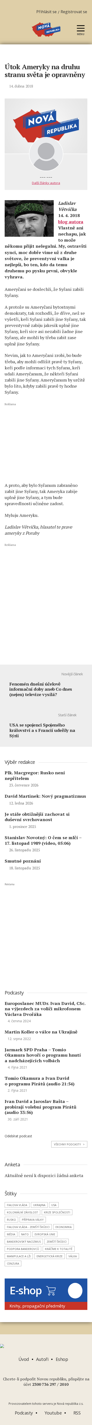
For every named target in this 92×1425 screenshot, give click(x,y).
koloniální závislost (22, 1212)
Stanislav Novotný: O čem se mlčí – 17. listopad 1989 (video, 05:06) (43, 840)
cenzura (13, 1263)
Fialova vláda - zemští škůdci (28, 1227)
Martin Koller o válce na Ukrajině (41, 1032)
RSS (76, 1413)
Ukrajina (39, 1205)
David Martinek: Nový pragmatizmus (45, 796)
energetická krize (50, 1256)
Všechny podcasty (69, 1144)
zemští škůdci (56, 1241)
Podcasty (23, 1413)
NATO (25, 1234)
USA (53, 1205)
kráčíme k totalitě (58, 1249)
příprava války (33, 1219)
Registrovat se (74, 11)
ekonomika (63, 1227)
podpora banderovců (23, 1249)
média (11, 1234)
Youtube (52, 1413)
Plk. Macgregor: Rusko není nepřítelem (35, 775)
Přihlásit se (46, 11)
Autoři (42, 1359)
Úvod (23, 1359)
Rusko (11, 1219)
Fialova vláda (17, 1205)
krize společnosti (57, 1212)
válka (72, 1256)
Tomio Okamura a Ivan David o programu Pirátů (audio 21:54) (40, 1081)
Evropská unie (45, 1234)
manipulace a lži (19, 1256)
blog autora (70, 222)
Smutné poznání (23, 861)
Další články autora (46, 183)
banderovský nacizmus (24, 1241)
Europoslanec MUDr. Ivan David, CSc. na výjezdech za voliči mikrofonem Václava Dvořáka (45, 1008)
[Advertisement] (46, 442)
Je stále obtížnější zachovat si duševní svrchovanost (37, 817)
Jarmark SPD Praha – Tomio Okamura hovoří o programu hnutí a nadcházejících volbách (43, 1055)
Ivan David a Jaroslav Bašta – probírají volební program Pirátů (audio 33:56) (40, 1106)
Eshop (62, 1359)
